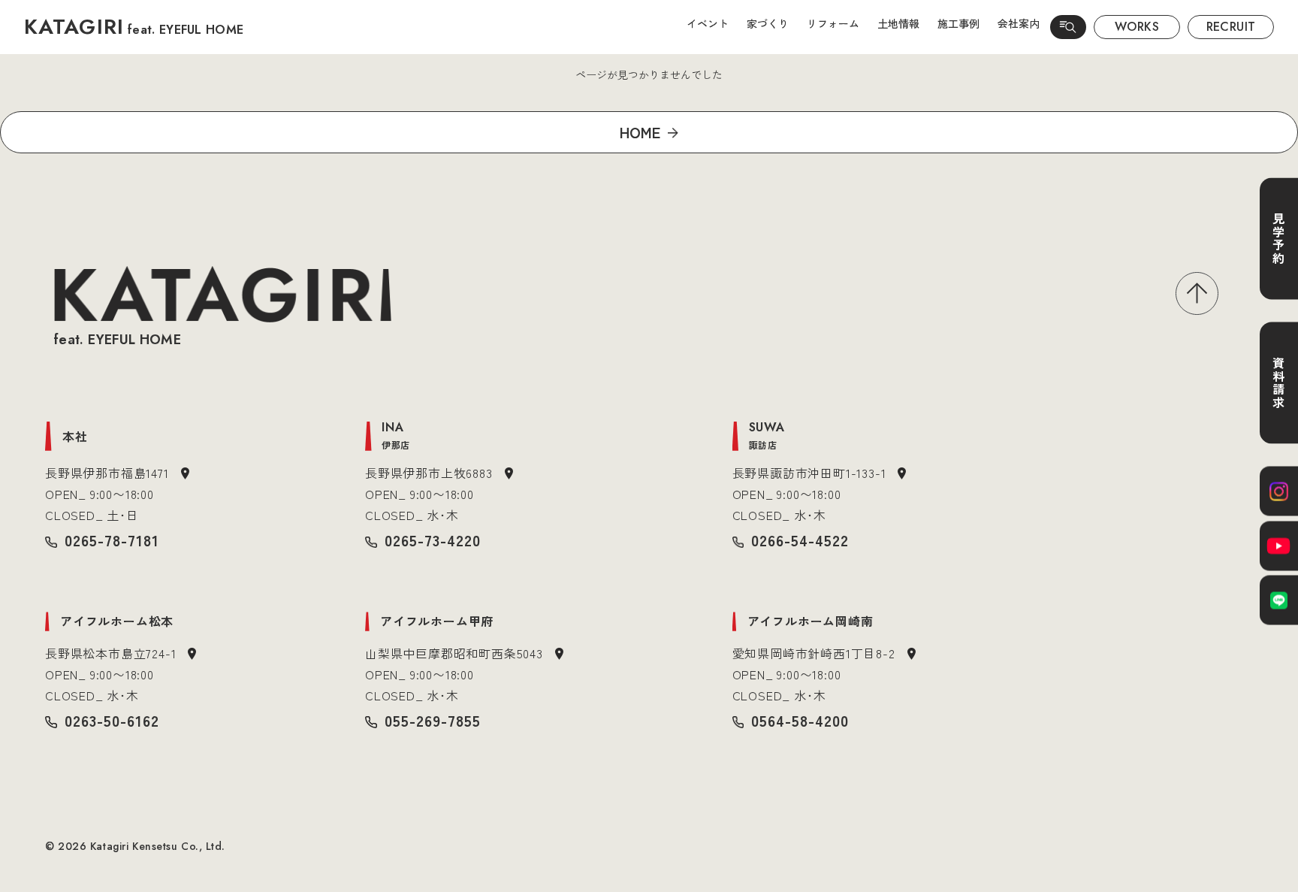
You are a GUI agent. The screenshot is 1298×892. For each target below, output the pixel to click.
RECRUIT (1231, 26)
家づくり (768, 23)
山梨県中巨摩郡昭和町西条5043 (454, 653)
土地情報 (898, 23)
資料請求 (1278, 382)
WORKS (1137, 26)
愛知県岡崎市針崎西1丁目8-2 (813, 653)
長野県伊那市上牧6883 (429, 473)
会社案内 (1019, 23)
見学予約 (1278, 238)
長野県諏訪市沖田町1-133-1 (809, 473)
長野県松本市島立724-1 (110, 653)
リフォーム (833, 23)
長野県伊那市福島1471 (107, 473)
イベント (708, 23)
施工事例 (958, 23)
